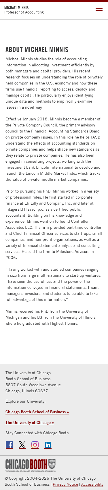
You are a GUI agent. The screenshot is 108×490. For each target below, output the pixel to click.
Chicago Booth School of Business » (37, 411)
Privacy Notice (65, 484)
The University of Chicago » (29, 422)
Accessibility (92, 484)
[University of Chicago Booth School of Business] (30, 465)
